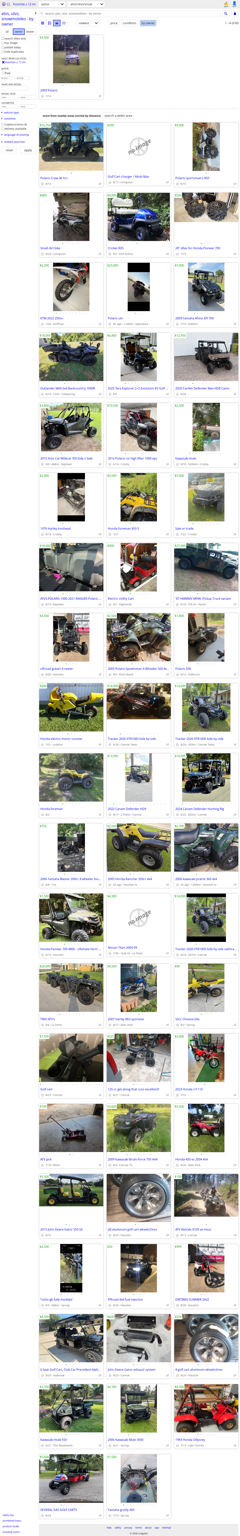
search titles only (15, 38)
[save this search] (234, 13)
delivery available (15, 128)
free (7, 73)
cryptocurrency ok (15, 124)
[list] (42, 23)
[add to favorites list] (42, 96)
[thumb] (49, 23)
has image (10, 43)
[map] (64, 23)
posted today (12, 47)
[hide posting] (100, 96)
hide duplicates (14, 51)
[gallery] (56, 23)
